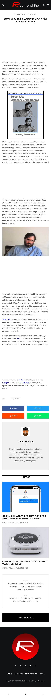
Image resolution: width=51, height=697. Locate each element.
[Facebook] (16, 665)
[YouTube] (30, 665)
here (18, 339)
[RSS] (35, 665)
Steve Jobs (16, 398)
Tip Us (42, 674)
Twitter (21, 380)
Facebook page (24, 383)
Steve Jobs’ (6, 319)
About (9, 674)
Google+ (5, 383)
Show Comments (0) (24, 617)
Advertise (18, 674)
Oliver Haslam (19, 14)
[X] (20, 665)
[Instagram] (25, 665)
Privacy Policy (31, 674)
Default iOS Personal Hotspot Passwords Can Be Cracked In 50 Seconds (25, 598)
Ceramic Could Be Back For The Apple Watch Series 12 (25, 562)
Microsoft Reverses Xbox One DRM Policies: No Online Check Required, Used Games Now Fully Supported (25, 585)
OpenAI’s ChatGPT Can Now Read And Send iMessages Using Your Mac (24, 517)
